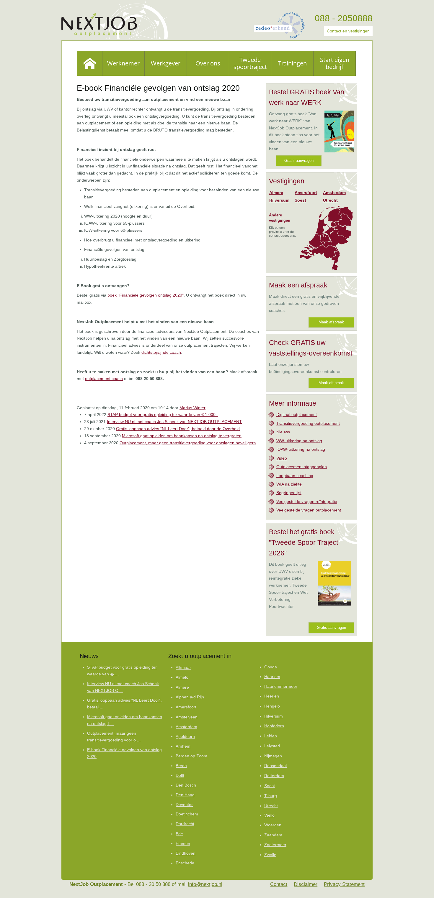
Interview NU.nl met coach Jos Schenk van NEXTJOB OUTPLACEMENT (174, 421)
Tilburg (270, 795)
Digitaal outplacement (296, 414)
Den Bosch (186, 785)
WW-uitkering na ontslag (299, 440)
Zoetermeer (275, 845)
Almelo (182, 677)
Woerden (272, 825)
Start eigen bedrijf (334, 63)
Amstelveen (187, 717)
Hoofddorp (274, 726)
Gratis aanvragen (299, 160)
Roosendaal (275, 766)
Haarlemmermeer (280, 686)
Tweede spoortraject (250, 63)
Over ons (207, 63)
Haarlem (272, 677)
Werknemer (123, 63)
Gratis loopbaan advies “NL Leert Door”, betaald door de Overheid (178, 428)
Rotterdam (274, 775)
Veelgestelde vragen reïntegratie (306, 501)
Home (89, 63)
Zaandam (273, 835)
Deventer (184, 804)
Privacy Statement (344, 884)
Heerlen (271, 696)
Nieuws (283, 432)
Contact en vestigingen (348, 31)
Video (281, 458)
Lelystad (272, 746)
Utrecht (330, 200)
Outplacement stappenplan (301, 466)
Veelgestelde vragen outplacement (308, 510)
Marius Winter (192, 407)
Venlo (269, 815)
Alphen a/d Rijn (190, 697)
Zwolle (270, 854)
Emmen (183, 843)
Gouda (270, 667)
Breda (181, 766)
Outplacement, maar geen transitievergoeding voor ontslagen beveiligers (188, 442)
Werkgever (165, 63)
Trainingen (292, 63)
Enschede (185, 863)
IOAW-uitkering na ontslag (300, 449)
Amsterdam (334, 192)
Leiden (270, 735)
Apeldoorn (185, 736)
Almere (276, 192)
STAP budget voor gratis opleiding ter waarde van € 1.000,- (162, 414)
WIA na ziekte (289, 484)
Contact (278, 884)
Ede (179, 833)
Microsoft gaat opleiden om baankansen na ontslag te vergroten (182, 435)
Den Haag (185, 795)
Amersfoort (306, 192)
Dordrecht (185, 824)
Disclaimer (305, 884)
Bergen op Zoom (191, 756)
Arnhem (183, 746)
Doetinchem (187, 814)
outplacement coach (104, 378)
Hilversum (279, 200)
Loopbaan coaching (294, 475)
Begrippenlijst (288, 492)
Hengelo (272, 706)
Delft (180, 775)
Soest (300, 200)
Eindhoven (185, 853)
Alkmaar (183, 667)
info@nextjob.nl (205, 884)
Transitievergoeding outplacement (308, 423)
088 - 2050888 (344, 18)
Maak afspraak (331, 322)
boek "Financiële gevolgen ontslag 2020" (145, 295)
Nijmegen (273, 756)
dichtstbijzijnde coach (161, 352)
